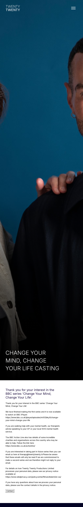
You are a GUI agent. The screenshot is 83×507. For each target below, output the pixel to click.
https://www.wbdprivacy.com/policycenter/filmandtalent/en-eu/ (33, 477)
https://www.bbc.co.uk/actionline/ (20, 446)
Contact (9, 491)
